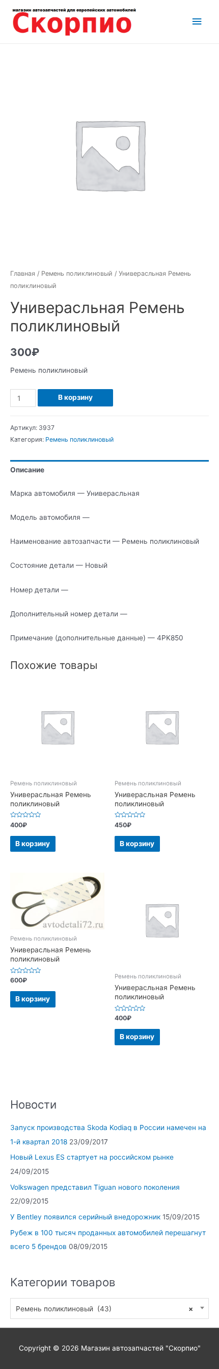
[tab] (109, 470)
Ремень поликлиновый (77, 273)
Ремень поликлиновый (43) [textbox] (104, 1309)
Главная (22, 273)
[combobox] (109, 1308)
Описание (27, 470)
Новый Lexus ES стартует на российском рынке (92, 1157)
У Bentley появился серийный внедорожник (85, 1217)
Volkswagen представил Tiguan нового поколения (95, 1187)
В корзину (75, 397)
